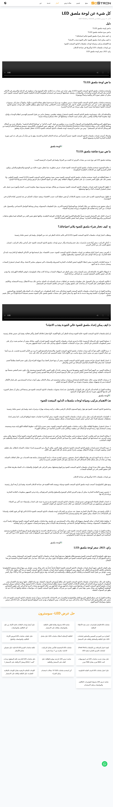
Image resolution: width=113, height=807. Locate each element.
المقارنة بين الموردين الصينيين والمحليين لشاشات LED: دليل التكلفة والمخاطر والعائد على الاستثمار (93, 637)
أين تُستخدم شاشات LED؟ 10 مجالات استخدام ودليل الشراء (56, 671)
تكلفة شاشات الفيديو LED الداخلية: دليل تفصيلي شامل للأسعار (19, 649)
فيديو (78, 3)
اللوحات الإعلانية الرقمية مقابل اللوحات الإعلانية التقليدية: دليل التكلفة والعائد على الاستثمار (19, 671)
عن (41, 3)
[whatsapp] (104, 764)
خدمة (48, 3)
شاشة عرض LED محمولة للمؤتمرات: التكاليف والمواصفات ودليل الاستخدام (93, 683)
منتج (86, 3)
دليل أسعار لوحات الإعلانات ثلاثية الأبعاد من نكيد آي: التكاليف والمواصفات (19, 626)
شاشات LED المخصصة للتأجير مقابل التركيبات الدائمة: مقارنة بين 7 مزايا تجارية (57, 649)
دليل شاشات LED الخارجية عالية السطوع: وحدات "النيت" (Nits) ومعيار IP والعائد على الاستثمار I (19, 660)
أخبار (57, 3)
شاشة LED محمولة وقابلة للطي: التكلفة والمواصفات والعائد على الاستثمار (56, 626)
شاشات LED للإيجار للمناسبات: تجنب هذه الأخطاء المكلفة (93, 626)
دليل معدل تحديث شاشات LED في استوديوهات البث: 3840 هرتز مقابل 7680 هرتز (93, 660)
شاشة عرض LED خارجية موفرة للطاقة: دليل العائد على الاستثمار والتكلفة (56, 660)
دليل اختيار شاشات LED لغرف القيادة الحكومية (94, 670)
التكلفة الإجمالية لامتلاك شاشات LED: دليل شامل (56, 636)
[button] (5, 3)
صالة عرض (67, 3)
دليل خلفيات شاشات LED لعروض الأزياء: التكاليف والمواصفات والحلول (19, 637)
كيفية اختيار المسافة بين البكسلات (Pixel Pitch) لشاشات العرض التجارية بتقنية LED (93, 649)
